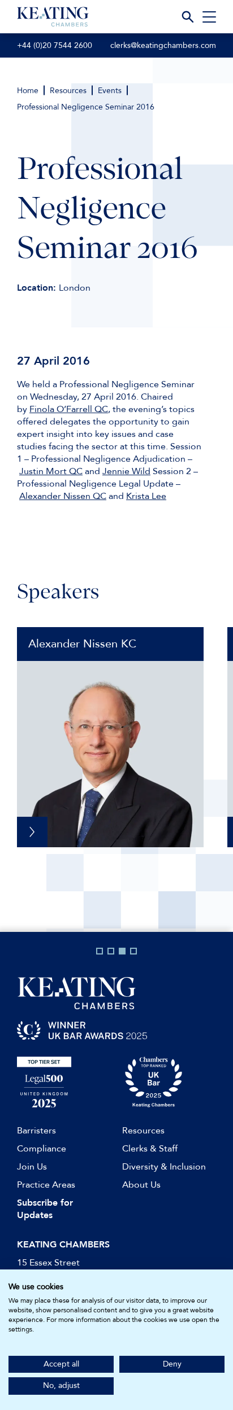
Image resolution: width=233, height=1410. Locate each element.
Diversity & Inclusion (164, 1167)
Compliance (41, 1148)
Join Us (32, 1167)
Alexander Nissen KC (82, 643)
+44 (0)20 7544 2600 (54, 45)
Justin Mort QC (51, 471)
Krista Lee (146, 496)
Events (110, 90)
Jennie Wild (126, 471)
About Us (141, 1185)
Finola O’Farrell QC (68, 409)
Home (27, 90)
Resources (68, 90)
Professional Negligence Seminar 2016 (85, 107)
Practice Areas (46, 1185)
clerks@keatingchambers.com (163, 45)
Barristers (36, 1130)
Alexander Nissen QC (62, 496)
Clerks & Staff (150, 1148)
